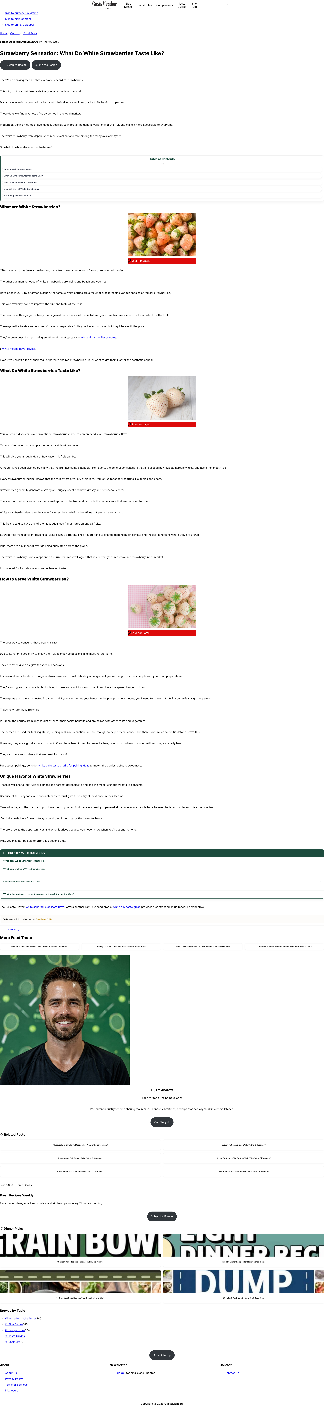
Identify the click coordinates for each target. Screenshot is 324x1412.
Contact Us (232, 1372)
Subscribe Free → (162, 1216)
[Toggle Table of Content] (162, 163)
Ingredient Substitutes (22, 1318)
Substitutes (145, 5)
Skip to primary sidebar (19, 24)
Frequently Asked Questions (17, 195)
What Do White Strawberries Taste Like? (23, 175)
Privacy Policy (14, 1378)
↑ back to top (162, 1355)
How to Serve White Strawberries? (20, 182)
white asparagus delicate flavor (45, 906)
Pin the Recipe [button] (48, 64)
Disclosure (11, 1390)
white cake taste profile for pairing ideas (63, 765)
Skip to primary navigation (21, 13)
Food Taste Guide (44, 919)
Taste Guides (181, 5)
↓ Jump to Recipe (15, 64)
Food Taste (30, 33)
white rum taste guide (126, 906)
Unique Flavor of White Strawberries (21, 189)
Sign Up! (120, 1372)
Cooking (15, 33)
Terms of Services (16, 1384)
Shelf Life (195, 5)
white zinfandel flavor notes (98, 337)
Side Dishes (128, 5)
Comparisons (164, 5)
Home (3, 33)
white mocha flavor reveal (18, 348)
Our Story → (162, 1122)
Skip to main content (18, 18)
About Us (11, 1372)
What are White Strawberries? (18, 169)
